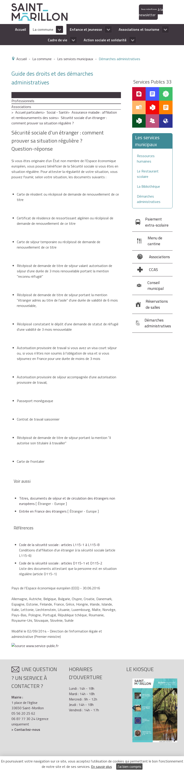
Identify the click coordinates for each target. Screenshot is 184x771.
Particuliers (19, 95)
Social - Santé (57, 112)
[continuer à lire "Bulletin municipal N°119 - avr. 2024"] (154, 710)
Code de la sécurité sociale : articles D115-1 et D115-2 (60, 563)
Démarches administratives (148, 199)
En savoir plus (101, 766)
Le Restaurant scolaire (148, 173)
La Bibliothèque (148, 186)
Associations (21, 106)
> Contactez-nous (25, 729)
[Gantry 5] (39, 11)
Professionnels (22, 101)
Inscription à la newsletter (151, 12)
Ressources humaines (146, 158)
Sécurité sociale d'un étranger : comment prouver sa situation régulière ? (59, 120)
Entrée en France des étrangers (43, 511)
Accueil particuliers (29, 112)
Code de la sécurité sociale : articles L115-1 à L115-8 (59, 544)
